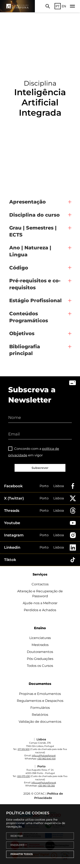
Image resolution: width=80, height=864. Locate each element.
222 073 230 (23, 776)
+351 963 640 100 (46, 758)
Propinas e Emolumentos (40, 694)
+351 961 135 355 (46, 785)
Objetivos (21, 333)
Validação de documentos (40, 722)
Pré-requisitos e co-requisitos (35, 284)
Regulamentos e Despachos (40, 701)
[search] (48, 6)
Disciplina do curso (34, 215)
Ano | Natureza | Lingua (30, 251)
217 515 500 (24, 749)
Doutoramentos (40, 652)
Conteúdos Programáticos (28, 317)
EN (64, 6)
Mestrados (40, 645)
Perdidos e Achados (40, 610)
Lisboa (58, 486)
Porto (44, 486)
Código (18, 268)
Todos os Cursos (40, 666)
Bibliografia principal (24, 350)
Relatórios (40, 715)
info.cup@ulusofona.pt (43, 782)
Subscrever (40, 468)
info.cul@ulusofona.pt (44, 755)
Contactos (40, 584)
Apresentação (27, 202)
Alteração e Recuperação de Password (40, 593)
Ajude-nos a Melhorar (40, 603)
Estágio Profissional (35, 300)
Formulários (40, 708)
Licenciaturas (40, 638)
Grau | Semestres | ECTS (33, 231)
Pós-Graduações (40, 659)
